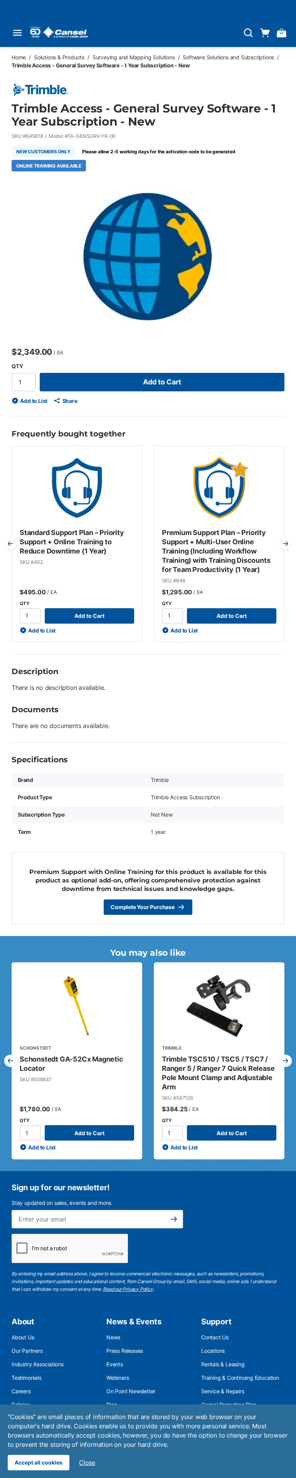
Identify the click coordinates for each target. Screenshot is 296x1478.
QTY (17, 366)
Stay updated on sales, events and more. (62, 1203)
